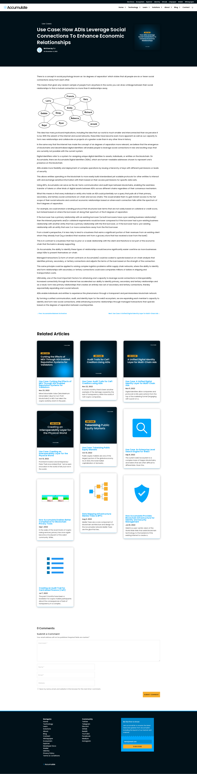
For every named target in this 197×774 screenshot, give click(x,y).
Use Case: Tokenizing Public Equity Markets (96, 448)
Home (121, 8)
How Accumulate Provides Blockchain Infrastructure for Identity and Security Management (140, 518)
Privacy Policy (48, 753)
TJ (54, 48)
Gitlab (84, 729)
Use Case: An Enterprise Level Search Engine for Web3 (140, 450)
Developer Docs (49, 746)
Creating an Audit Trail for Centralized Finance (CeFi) (52, 589)
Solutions (156, 8)
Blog (176, 8)
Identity (157, 2)
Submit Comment (151, 694)
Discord (85, 726)
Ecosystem (140, 2)
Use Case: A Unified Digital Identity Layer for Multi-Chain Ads (140, 383)
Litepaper (172, 2)
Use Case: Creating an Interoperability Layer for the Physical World (53, 453)
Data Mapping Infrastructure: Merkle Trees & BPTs (96, 515)
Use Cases (47, 23)
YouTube (85, 734)
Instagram (86, 741)
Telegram (86, 724)
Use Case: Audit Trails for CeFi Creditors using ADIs (97, 382)
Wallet (180, 2)
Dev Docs (130, 2)
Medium (85, 738)
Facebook (86, 736)
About (167, 8)
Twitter (85, 721)
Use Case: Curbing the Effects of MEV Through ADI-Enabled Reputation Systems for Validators (55, 384)
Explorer (149, 2)
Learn (145, 8)
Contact (186, 8)
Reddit (85, 731)
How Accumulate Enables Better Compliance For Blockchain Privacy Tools (55, 521)
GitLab (164, 2)
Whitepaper (189, 2)
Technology (133, 8)
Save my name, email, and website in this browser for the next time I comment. (70, 689)
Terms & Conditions (51, 756)
